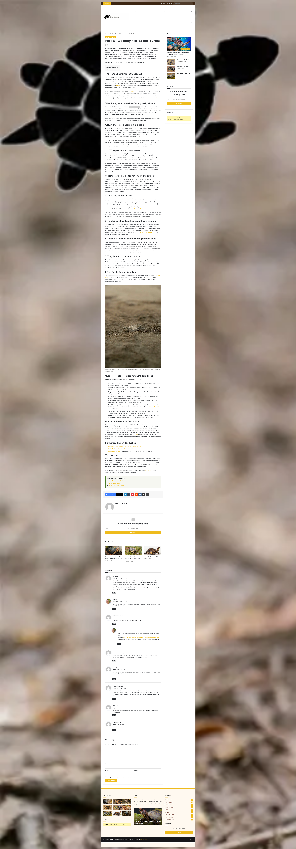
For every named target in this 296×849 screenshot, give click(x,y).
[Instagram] (190, 840)
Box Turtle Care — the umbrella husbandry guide (121, 449)
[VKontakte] (140, 494)
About (176, 11)
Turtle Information (110, 37)
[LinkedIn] (125, 494)
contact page (148, 470)
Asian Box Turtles (143, 11)
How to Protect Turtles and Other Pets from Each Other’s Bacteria (132, 558)
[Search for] (191, 3)
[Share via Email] (143, 494)
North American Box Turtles (116, 481)
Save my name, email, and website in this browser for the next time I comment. (126, 777)
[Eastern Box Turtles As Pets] (152, 550)
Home (107, 33)
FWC (136, 434)
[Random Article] (169, 3)
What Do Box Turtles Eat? (183, 73)
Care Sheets (168, 804)
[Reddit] (136, 494)
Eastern (118, 85)
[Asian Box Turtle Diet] (107, 801)
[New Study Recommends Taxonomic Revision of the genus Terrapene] (126, 807)
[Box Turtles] (116, 16)
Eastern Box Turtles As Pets (116, 485)
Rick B (115, 667)
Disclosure (183, 11)
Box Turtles (133, 11)
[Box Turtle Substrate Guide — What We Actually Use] (148, 816)
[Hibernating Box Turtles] (126, 813)
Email (107, 770)
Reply (114, 592)
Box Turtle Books (114, 33)
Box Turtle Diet (138, 209)
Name (107, 764)
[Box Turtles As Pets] (126, 801)
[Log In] (167, 3)
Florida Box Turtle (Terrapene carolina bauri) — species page (124, 446)
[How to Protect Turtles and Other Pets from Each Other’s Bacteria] (133, 550)
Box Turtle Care (155, 11)
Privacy (190, 11)
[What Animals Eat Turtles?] (171, 62)
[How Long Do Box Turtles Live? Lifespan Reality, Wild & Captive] (113, 550)
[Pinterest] (132, 494)
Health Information (170, 817)
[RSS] (192, 840)
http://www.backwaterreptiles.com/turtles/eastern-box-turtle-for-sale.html (141, 637)
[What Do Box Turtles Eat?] (171, 76)
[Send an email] (116, 45)
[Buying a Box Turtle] (117, 801)
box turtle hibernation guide (146, 232)
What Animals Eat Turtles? (183, 59)
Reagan (115, 576)
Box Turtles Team (112, 45)
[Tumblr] (128, 494)
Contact (170, 11)
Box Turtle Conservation (183, 66)
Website (136, 770)
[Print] (147, 494)
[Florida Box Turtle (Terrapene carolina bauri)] (117, 813)
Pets (166, 809)
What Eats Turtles (169, 819)
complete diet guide (154, 407)
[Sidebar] (172, 3)
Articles (164, 11)
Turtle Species (169, 799)
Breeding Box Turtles (114, 451)
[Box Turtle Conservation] (171, 69)
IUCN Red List (134, 91)
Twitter (105, 819)
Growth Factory (144, 839)
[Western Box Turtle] (107, 807)
